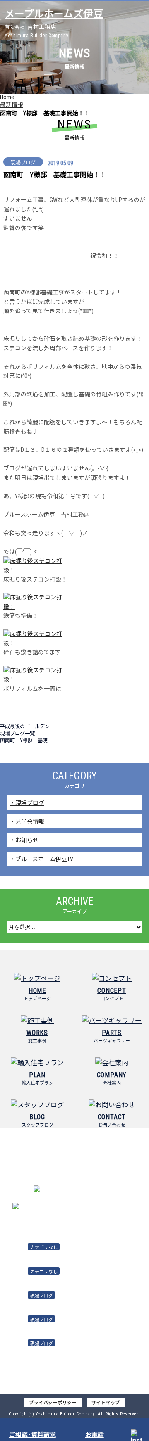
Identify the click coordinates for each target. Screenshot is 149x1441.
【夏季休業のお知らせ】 (29, 1280)
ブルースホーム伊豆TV (44, 859)
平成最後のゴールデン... (26, 726)
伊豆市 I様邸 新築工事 (28, 1328)
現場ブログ (29, 803)
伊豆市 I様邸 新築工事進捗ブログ (41, 1352)
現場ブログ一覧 (17, 733)
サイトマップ (105, 1402)
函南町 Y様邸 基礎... (25, 740)
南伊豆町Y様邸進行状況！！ (33, 1256)
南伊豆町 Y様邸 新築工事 (31, 1304)
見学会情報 (29, 821)
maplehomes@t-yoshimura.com (85, 1206)
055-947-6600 (84, 1190)
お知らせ (26, 840)
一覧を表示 (74, 1373)
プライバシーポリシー (53, 1402)
